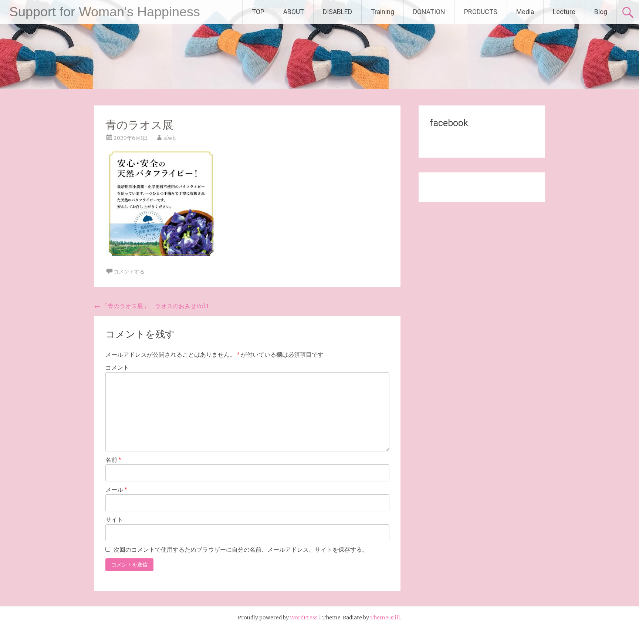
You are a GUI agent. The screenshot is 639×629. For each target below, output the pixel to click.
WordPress (304, 617)
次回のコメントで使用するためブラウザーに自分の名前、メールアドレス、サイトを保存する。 (241, 549)
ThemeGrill (385, 617)
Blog (600, 12)
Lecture (564, 12)
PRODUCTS (480, 12)
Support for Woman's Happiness (104, 11)
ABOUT (293, 12)
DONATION (429, 12)
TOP (258, 12)
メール (116, 490)
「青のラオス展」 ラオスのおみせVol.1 (151, 306)
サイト (114, 520)
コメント (117, 367)
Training (382, 12)
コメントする (129, 271)
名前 (113, 460)
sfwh (169, 138)
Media (525, 12)
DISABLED (337, 12)
